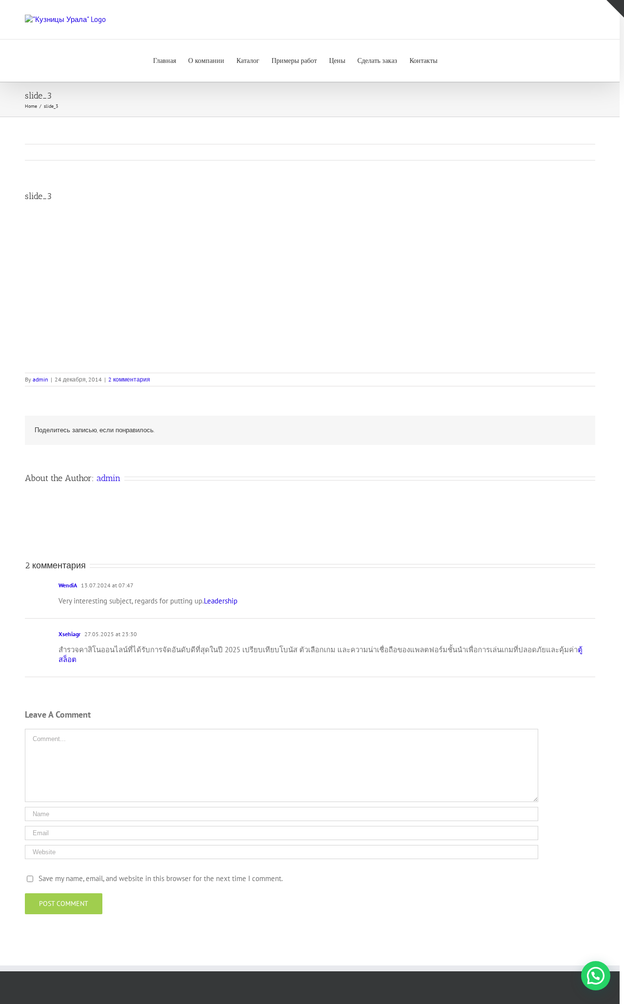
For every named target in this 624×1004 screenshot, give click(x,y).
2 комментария (129, 379)
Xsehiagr (69, 634)
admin (40, 379)
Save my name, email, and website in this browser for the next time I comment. (161, 878)
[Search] (452, 60)
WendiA (67, 585)
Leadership (220, 600)
